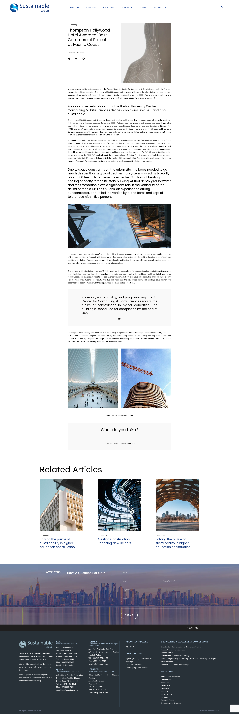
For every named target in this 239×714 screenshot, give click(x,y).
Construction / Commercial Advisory (175, 656)
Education (165, 682)
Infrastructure (166, 694)
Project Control (167, 653)
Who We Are (131, 647)
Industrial (164, 691)
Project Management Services (173, 650)
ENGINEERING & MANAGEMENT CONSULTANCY (184, 642)
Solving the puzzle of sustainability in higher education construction (57, 543)
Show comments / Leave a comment (120, 443)
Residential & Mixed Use (170, 676)
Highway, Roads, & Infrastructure (139, 659)
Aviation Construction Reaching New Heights (114, 541)
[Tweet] (119, 318)
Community (72, 24)
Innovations (122, 415)
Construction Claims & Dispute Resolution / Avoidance (182, 647)
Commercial (166, 679)
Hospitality (165, 688)
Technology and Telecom (171, 703)
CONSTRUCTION (134, 654)
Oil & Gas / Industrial (134, 665)
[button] (69, 58)
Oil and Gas (165, 697)
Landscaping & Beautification (137, 668)
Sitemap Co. (215, 711)
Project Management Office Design (175, 665)
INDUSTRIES (167, 671)
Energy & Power (167, 700)
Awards (115, 415)
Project (130, 415)
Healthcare (165, 685)
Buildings (129, 662)
